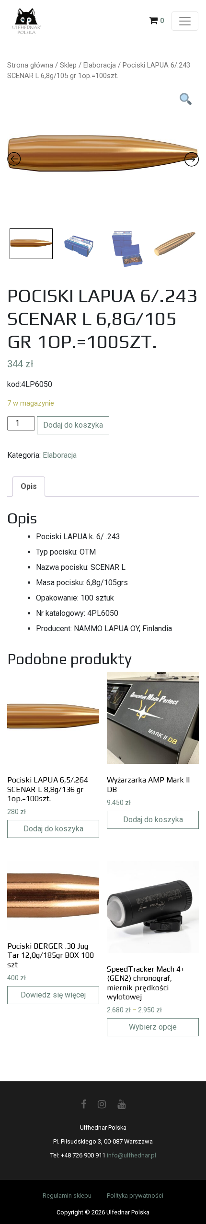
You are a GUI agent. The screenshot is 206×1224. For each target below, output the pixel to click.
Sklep (68, 65)
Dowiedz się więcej (53, 994)
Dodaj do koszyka (73, 425)
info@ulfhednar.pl (131, 1155)
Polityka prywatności (135, 1195)
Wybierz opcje (153, 1026)
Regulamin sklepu (67, 1195)
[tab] (28, 486)
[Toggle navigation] (185, 21)
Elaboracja (99, 65)
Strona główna (30, 65)
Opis (29, 486)
